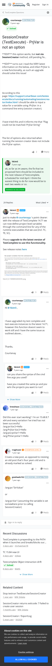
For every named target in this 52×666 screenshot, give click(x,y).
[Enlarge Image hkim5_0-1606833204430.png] (26, 265)
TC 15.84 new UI (11, 552)
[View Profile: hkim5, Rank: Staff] (5, 212)
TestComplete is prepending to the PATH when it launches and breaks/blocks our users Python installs (24, 541)
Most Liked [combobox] (42, 202)
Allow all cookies (26, 659)
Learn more (22, 643)
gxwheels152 (18, 477)
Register (36, 4)
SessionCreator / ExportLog (17, 616)
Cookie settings (26, 652)
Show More (15, 399)
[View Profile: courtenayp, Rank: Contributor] (5, 21)
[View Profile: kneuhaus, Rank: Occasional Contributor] (5, 408)
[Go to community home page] (16, 5)
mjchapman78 (21, 546)
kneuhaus (14, 406)
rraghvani (16, 449)
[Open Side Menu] (4, 5)
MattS (17, 568)
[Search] (28, 4)
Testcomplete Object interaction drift (22, 562)
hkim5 (15, 161)
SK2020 (19, 619)
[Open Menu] (48, 12)
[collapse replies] (26, 208)
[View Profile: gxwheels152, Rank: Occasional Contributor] (8, 478)
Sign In (45, 4)
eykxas (18, 555)
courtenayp (16, 20)
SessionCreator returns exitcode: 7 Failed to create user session (26, 605)
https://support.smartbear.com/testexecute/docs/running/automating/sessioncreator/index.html (25, 99)
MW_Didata (20, 597)
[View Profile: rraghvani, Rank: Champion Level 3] (8, 451)
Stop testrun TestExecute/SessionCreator (24, 593)
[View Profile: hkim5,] (8, 163)
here (24, 249)
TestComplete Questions (14, 12)
